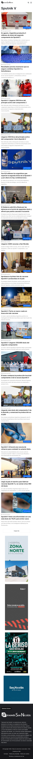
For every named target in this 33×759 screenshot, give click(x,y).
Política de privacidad (14, 753)
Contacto (6, 753)
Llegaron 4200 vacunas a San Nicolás (15, 244)
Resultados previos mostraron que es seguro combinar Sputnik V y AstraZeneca (15, 69)
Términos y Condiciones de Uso (16, 756)
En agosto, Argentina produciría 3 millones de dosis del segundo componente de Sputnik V (13, 35)
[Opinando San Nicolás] (7, 2)
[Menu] (31, 3)
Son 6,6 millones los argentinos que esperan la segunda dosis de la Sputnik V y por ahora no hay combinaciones (16, 176)
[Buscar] (28, 3)
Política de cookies (24, 753)
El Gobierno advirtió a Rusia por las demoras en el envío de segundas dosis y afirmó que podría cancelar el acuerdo (16, 209)
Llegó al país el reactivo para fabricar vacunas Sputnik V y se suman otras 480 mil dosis (16, 484)
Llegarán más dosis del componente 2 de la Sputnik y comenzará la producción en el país (16, 412)
